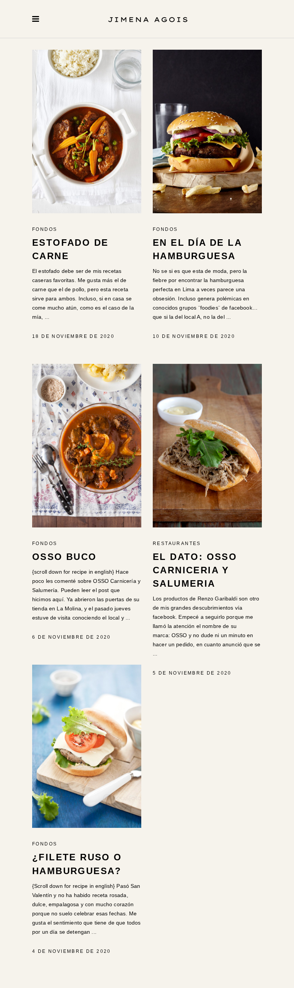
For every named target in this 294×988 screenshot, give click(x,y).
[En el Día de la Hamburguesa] (207, 131)
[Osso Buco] (86, 445)
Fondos (44, 229)
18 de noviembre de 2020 (73, 336)
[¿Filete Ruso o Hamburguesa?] (86, 746)
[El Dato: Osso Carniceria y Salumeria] (207, 445)
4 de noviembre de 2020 (71, 951)
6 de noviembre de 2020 (71, 637)
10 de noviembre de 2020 (194, 336)
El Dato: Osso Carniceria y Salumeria (195, 570)
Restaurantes (177, 543)
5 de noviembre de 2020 (192, 673)
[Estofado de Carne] (86, 131)
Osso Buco (64, 557)
